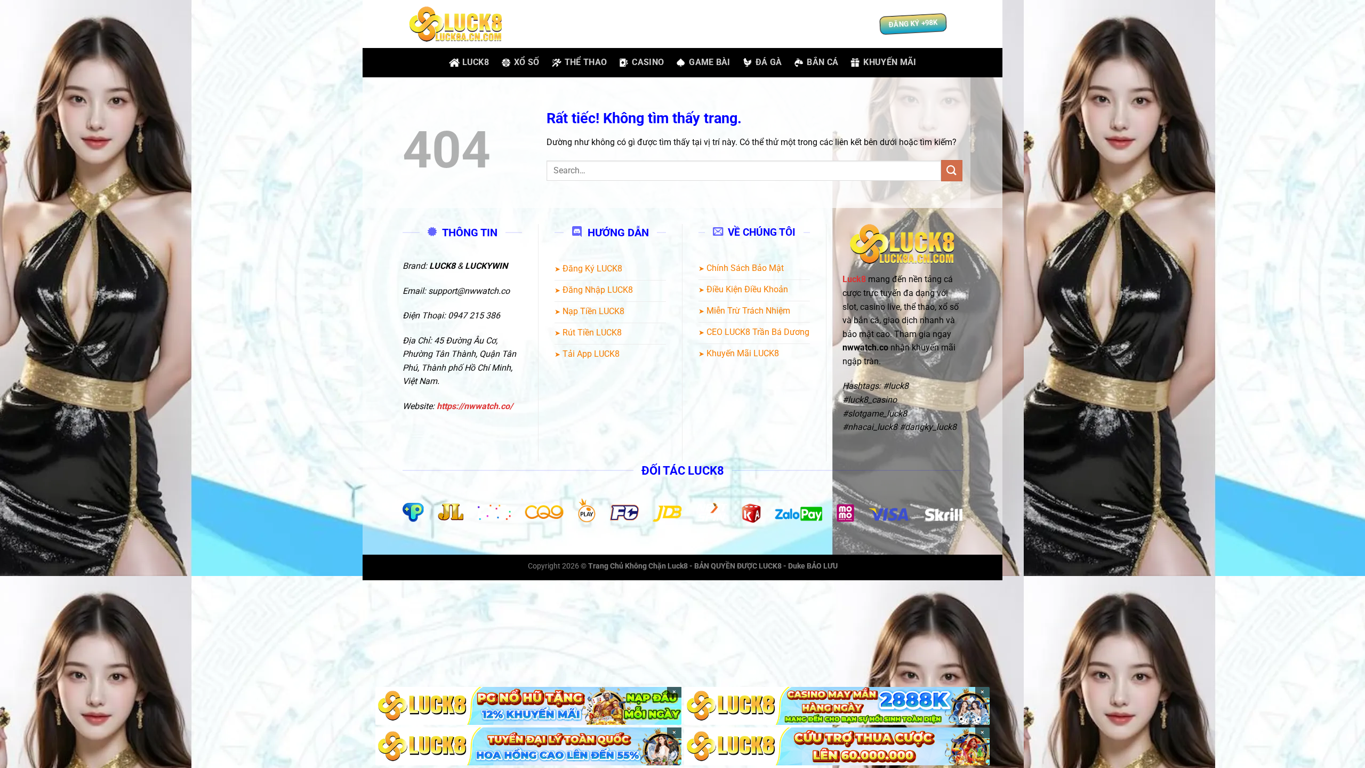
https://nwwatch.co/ (475, 406)
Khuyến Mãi (889, 62)
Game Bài (709, 62)
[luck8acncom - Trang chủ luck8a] (456, 24)
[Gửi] (951, 170)
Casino (648, 62)
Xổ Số (527, 62)
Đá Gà (769, 62)
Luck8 (475, 62)
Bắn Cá (822, 62)
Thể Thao (586, 62)
